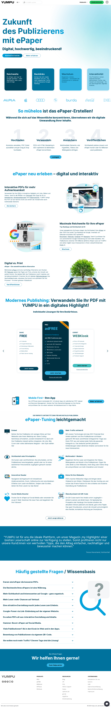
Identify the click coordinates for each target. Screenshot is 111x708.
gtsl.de (64, 694)
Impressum (91, 691)
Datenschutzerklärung (94, 687)
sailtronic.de (65, 691)
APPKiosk (39, 687)
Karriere (90, 682)
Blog (63, 679)
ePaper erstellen (96, 2)
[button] (18, 2)
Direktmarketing (67, 699)
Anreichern (11, 206)
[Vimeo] (12, 682)
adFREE (39, 682)
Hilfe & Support (66, 687)
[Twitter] (5, 682)
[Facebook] (3, 682)
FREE (38, 679)
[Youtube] (10, 682)
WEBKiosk (39, 684)
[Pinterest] (8, 682)
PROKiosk (39, 689)
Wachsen (65, 249)
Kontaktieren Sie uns (94, 679)
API (63, 682)
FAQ (63, 684)
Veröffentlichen (13, 285)
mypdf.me (65, 696)
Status (64, 689)
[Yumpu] (7, 2)
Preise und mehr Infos (55, 377)
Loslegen (55, 157)
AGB (89, 684)
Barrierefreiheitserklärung (95, 689)
